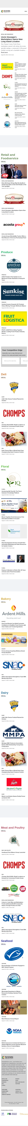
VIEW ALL (3, 161)
